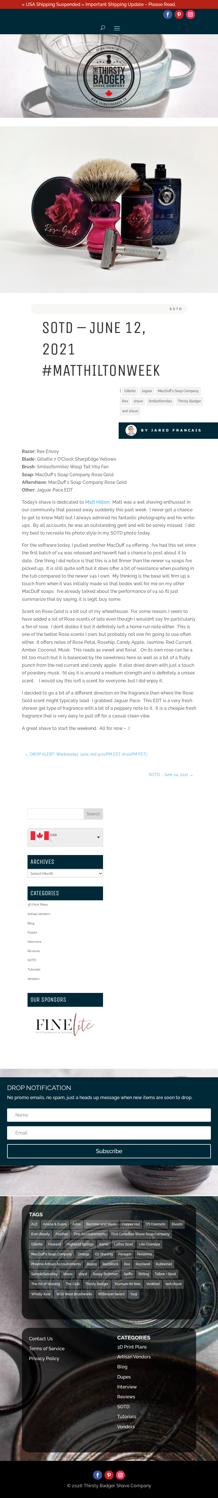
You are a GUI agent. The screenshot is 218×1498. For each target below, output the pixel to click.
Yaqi (133, 1294)
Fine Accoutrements (90, 1234)
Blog (31, 923)
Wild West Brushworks (74, 1294)
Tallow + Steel (165, 1274)
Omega (83, 1254)
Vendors (33, 979)
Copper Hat (131, 1224)
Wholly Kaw (41, 1294)
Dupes (32, 932)
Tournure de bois (127, 1284)
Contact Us (41, 1338)
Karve (103, 1244)
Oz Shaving (104, 1254)
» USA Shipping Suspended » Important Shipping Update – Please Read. (99, 4)
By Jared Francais (171, 430)
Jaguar (146, 391)
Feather (62, 1234)
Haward (54, 1244)
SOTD (176, 309)
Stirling (143, 1274)
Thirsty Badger (189, 401)
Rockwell (143, 1264)
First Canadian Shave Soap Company (140, 1234)
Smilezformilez (160, 401)
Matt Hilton (97, 502)
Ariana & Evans (55, 1224)
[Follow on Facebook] (167, 14)
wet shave (130, 411)
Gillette (130, 391)
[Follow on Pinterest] (179, 14)
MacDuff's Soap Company (178, 391)
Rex (125, 401)
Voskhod (153, 1284)
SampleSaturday (44, 1274)
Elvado (177, 1224)
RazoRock (110, 1264)
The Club (72, 1284)
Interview (34, 942)
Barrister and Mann (101, 1224)
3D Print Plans (38, 905)
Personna (144, 1254)
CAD (53, 835)
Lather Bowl (123, 1244)
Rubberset (164, 1264)
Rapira (92, 1264)
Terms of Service (46, 1348)
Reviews (34, 951)
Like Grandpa (149, 1244)
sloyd (82, 1274)
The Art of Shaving (45, 1284)
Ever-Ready (40, 1234)
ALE (34, 1224)
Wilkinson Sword (111, 1294)
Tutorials (34, 969)
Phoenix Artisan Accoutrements (56, 1264)
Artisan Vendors (39, 914)
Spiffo (128, 1274)
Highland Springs (80, 1244)
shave (138, 401)
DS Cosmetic (156, 1224)
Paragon (124, 1254)
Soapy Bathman (105, 1274)
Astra (76, 1224)
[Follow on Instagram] (190, 14)
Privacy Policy (44, 1358)
